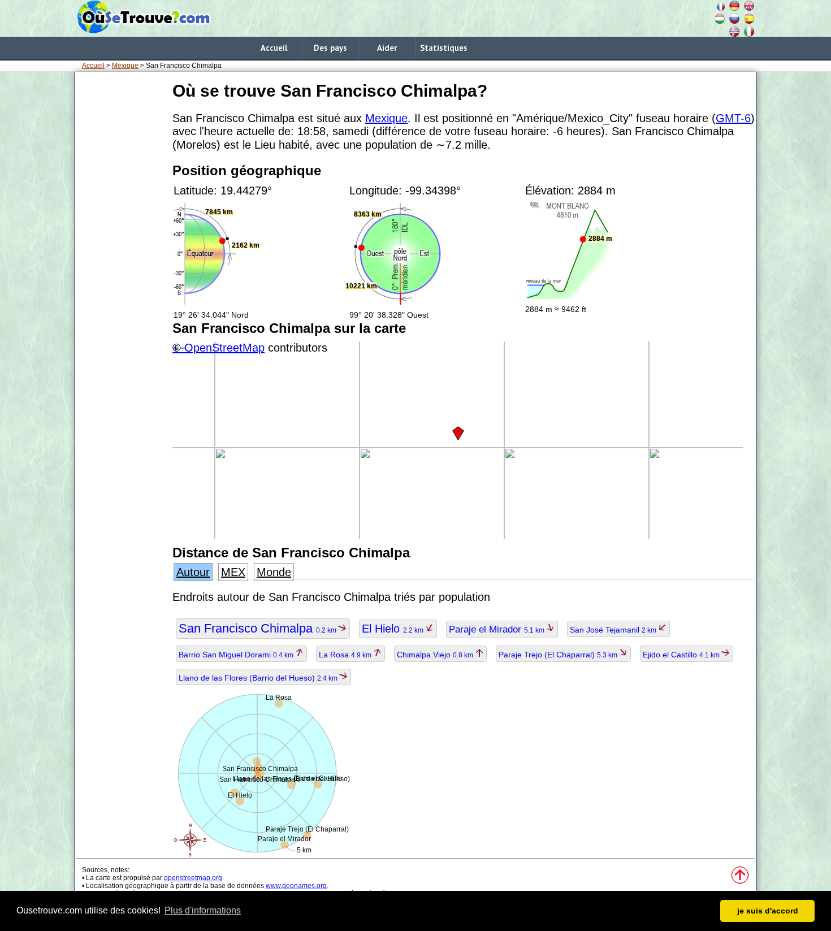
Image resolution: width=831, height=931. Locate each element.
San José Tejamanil (614, 629)
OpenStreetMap (224, 347)
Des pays (330, 47)
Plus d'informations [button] (203, 910)
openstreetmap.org (193, 878)
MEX (233, 572)
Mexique (125, 66)
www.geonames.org (296, 886)
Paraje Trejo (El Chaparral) (559, 654)
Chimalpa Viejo (436, 654)
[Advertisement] (121, 248)
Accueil (274, 47)
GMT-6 (733, 118)
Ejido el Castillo (682, 654)
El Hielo (393, 628)
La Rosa (346, 654)
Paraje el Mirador (497, 629)
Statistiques (444, 47)
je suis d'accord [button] (767, 910)
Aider (387, 47)
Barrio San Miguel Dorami (237, 654)
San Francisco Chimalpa (258, 628)
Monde (274, 572)
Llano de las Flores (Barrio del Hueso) (259, 677)
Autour (193, 572)
